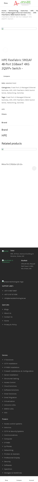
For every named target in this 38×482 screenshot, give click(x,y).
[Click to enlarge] (5, 50)
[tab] (4, 122)
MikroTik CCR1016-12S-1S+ (12, 164)
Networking (13, 11)
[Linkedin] (10, 274)
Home (4, 11)
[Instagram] (16, 274)
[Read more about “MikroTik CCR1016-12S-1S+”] (34, 168)
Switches (24, 11)
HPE (32, 11)
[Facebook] (4, 274)
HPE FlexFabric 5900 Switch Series (19, 14)
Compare (6, 76)
